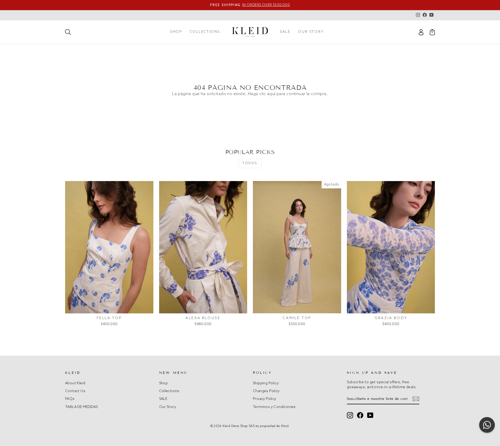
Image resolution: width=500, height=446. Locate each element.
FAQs (70, 399)
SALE (285, 32)
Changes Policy (266, 391)
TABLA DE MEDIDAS (81, 407)
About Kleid (75, 383)
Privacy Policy (264, 399)
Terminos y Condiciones (274, 407)
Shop (176, 32)
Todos (250, 163)
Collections (205, 32)
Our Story (311, 32)
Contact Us (75, 391)
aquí (271, 93)
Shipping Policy (266, 383)
